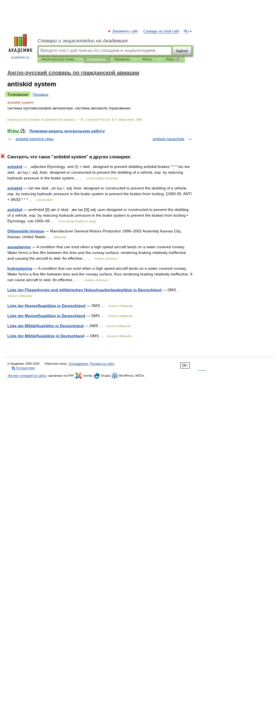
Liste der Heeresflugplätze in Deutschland (46, 305)
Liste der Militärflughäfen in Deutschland (45, 326)
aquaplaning (19, 247)
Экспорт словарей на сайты (26, 375)
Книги (147, 59)
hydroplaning (19, 268)
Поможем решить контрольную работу (67, 131)
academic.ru (20, 57)
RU (186, 31)
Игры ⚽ (172, 59)
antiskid (14, 166)
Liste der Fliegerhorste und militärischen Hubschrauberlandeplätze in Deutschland (84, 290)
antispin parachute (168, 139)
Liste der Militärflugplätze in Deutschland (45, 336)
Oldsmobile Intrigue (25, 231)
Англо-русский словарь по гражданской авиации (59, 59)
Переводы (122, 59)
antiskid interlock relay (35, 139)
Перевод (40, 94)
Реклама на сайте (102, 363)
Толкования (96, 59)
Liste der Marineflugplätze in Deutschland (46, 316)
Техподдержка (78, 363)
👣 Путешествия (23, 368)
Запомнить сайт (125, 31)
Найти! (182, 51)
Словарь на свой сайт (161, 31)
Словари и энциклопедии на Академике (82, 41)
